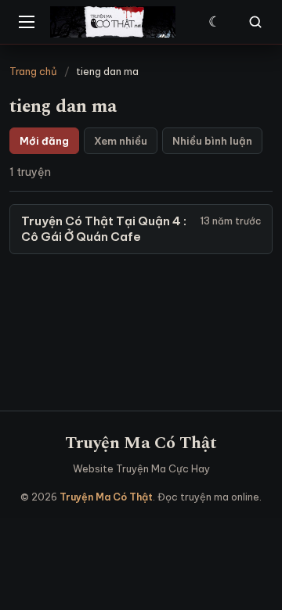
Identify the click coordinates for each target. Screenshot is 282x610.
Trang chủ (33, 71)
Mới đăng (44, 141)
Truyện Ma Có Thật (141, 443)
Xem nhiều (120, 141)
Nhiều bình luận (212, 141)
